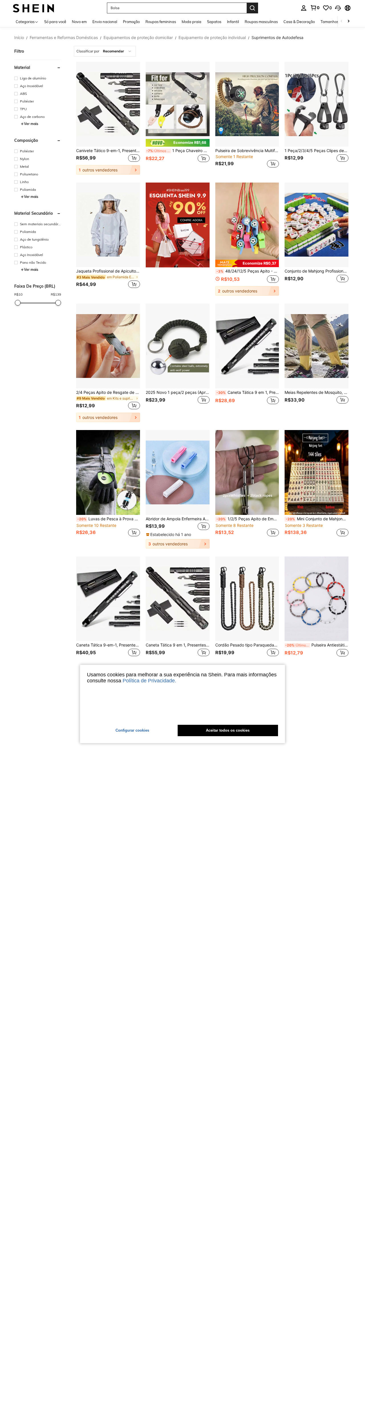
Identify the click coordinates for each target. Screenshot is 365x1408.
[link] (315, 7)
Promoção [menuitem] (131, 21)
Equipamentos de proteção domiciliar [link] (138, 37)
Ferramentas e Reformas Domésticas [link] (64, 37)
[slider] (18, 303)
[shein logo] (33, 8)
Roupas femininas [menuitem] (160, 21)
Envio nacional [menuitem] (104, 21)
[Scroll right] (348, 21)
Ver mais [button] (31, 124)
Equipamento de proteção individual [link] (212, 37)
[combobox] (104, 51)
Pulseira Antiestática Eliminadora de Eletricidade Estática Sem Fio (316, 645)
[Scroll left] (342, 21)
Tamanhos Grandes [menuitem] (337, 21)
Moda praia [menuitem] (191, 21)
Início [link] (19, 37)
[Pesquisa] (252, 8)
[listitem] (108, 118)
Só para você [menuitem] (55, 21)
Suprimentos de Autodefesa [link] (277, 37)
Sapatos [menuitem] (214, 21)
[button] (337, 8)
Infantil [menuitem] (233, 21)
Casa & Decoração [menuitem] (299, 21)
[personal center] (303, 8)
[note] (178, 142)
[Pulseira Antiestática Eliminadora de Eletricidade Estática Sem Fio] (316, 598)
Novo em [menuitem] (79, 21)
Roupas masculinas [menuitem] (261, 21)
